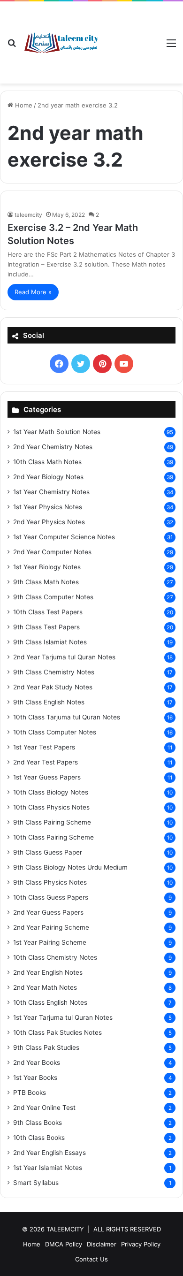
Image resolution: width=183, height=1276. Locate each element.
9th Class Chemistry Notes (53, 672)
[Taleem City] (61, 42)
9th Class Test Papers (46, 627)
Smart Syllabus (36, 1182)
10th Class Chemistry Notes (55, 957)
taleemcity (28, 214)
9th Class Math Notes (46, 582)
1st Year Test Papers (44, 747)
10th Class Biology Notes (50, 792)
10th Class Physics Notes (51, 807)
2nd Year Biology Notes (48, 477)
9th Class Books (37, 1122)
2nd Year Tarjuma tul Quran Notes (64, 657)
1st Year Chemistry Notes (51, 492)
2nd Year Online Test (44, 1107)
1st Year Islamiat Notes (47, 1167)
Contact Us (91, 1259)
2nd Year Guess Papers (48, 912)
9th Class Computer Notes (53, 597)
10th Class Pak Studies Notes (57, 1032)
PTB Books (29, 1092)
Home (22, 105)
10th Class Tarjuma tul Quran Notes (66, 717)
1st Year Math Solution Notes (56, 432)
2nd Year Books (36, 1062)
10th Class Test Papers (48, 612)
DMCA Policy (63, 1244)
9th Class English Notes (48, 702)
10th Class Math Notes (47, 462)
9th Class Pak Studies (46, 1047)
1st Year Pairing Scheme (49, 942)
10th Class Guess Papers (50, 897)
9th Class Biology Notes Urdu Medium (70, 867)
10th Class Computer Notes (54, 732)
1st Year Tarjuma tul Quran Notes (63, 1017)
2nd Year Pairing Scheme (51, 927)
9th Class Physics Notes (50, 882)
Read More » (33, 292)
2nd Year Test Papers (45, 762)
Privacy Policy (140, 1244)
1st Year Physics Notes (47, 507)
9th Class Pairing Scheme (52, 822)
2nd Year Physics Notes (49, 522)
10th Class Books (39, 1137)
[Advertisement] (129, 35)
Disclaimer (101, 1244)
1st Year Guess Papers (47, 777)
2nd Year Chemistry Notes (52, 447)
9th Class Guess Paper (47, 852)
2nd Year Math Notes (45, 987)
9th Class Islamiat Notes (50, 642)
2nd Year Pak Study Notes (52, 687)
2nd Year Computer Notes (52, 552)
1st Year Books (35, 1077)
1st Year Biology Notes (47, 567)
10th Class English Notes (50, 1002)
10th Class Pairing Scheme (53, 837)
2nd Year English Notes (48, 972)
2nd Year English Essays (49, 1152)
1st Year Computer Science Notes (64, 537)
